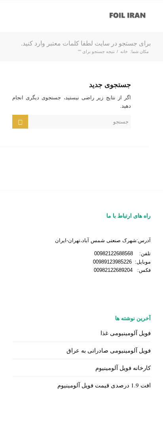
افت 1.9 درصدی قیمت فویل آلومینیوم (104, 385)
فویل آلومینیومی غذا (125, 333)
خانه (124, 51)
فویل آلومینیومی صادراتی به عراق (108, 350)
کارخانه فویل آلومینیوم (123, 368)
